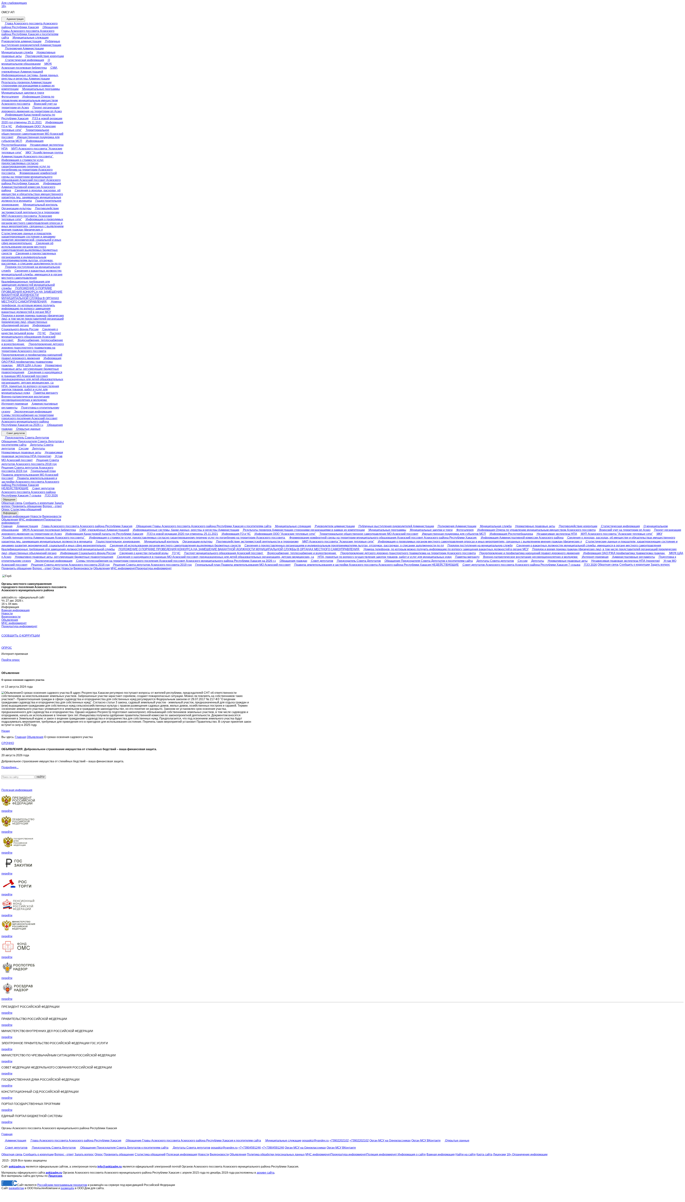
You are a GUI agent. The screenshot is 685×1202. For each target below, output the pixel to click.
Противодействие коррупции (44, 56)
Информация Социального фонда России (88, 553)
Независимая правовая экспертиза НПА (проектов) (625, 560)
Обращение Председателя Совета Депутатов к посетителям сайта (32, 443)
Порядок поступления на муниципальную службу (480, 545)
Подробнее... (10, 767)
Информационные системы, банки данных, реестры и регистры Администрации (30, 77)
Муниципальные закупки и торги (431, 529)
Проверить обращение (27, 506)
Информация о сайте (411, 1154)
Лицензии (499, 1154)
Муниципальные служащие (30, 37)
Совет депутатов (15, 433)
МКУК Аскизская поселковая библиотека (49, 529)
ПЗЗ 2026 (51, 495)
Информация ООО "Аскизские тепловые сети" (285, 533)
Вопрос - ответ (52, 506)
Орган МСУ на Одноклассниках (390, 1140)
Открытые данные (28, 428)
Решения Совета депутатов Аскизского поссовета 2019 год (27, 469)
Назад (5, 730)
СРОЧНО (7, 743)
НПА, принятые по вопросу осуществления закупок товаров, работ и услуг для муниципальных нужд (30, 389)
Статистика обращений (26, 509)
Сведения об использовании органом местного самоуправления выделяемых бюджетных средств (29, 248)
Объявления (9, 519)
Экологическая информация (32, 411)
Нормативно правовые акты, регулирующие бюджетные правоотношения (31, 369)
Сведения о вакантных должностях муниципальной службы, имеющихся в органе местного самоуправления (31, 274)
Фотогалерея (465, 529)
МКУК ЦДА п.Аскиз (29, 365)
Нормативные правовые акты (535, 526)
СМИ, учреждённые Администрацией (104, 529)
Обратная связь (11, 503)
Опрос (5, 509)
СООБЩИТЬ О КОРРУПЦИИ (20, 635)
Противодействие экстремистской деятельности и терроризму (257, 541)
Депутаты (38, 448)
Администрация (15, 19)
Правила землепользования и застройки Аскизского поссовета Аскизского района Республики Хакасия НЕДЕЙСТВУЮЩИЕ (376, 564)
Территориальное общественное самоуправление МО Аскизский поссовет (32, 134)
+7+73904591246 (249, 1147)
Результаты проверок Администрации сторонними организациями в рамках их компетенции (28, 86)
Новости (36, 516)
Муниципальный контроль (40, 204)
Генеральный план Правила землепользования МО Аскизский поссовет (29, 475)
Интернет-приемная (594, 556)
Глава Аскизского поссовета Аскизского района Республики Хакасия (86, 526)
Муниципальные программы (41, 89)
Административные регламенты (633, 556)
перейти (6, 810)
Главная (6, 526)
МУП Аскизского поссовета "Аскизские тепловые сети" (616, 533)
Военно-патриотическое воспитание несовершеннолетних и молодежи (25, 398)
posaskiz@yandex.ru (315, 1140)
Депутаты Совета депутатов (495, 560)
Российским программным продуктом (62, 1184)
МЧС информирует (31, 519)
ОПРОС (6, 647)
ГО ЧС (41, 333)
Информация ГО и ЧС (236, 533)
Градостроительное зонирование (118, 541)
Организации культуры (197, 541)
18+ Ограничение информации (527, 1154)
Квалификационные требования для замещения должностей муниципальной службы (28, 285)
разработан (16, 1188)
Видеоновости (51, 516)
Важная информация (15, 516)
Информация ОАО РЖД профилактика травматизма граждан (31, 362)
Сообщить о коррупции (38, 503)
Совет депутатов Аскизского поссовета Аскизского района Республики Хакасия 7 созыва (28, 492)
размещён (67, 1188)
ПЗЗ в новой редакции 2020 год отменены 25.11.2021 (182, 533)
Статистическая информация (24, 60)
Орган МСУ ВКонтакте (426, 1140)
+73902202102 (339, 1140)
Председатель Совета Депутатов (26, 437)
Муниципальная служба (495, 526)
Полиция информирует (381, 1154)
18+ (3, 6)
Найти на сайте (465, 1154)
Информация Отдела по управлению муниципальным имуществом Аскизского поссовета (29, 100)
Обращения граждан (293, 560)
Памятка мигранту (45, 392)
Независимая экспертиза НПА (556, 533)
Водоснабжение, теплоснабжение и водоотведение (302, 553)
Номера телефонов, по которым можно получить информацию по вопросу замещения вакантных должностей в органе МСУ (31, 306)
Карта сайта (484, 1154)
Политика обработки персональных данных (276, 1154)
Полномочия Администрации (24, 48)
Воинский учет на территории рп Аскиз (624, 529)
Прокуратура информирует (154, 568)
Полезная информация (16, 790)
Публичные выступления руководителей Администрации (396, 526)
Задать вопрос (660, 564)
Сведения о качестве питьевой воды (143, 553)
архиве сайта (265, 1172)
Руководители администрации (334, 526)
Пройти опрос (10, 659)
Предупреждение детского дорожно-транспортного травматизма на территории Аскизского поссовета (32, 348)
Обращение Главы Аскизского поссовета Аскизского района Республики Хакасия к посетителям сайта (29, 32)
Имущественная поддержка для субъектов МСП (453, 533)
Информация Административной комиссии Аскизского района (31, 187)
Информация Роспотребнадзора (511, 533)
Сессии (23, 448)
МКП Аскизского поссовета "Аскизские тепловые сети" (26, 217)
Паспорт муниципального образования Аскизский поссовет (31, 337)
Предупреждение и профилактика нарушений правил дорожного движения (31, 356)
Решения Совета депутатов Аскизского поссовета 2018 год (70, 564)
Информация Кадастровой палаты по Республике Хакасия (104, 533)
